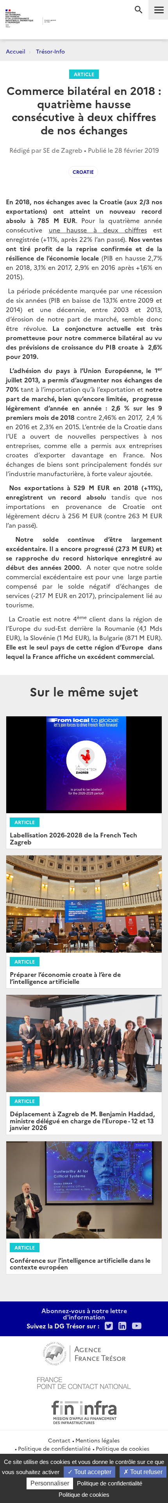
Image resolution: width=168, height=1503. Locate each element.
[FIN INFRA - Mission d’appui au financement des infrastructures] (84, 1411)
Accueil (15, 51)
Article (84, 74)
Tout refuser (146, 1472)
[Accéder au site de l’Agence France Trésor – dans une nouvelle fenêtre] (84, 1352)
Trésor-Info (50, 51)
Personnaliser (49, 1483)
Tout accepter (92, 1472)
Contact (59, 1440)
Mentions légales (97, 1440)
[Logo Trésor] (70, 22)
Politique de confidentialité (54, 1448)
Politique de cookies (122, 1448)
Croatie (83, 171)
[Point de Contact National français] (84, 1382)
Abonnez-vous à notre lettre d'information (84, 1313)
